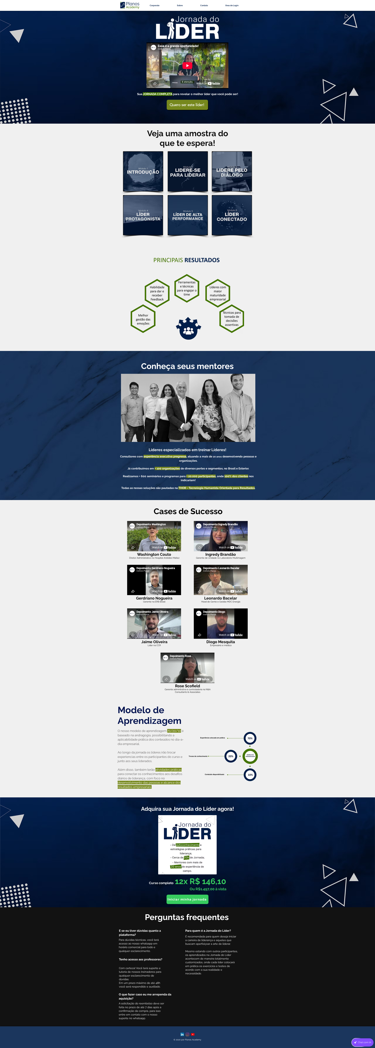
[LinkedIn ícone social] (182, 1034)
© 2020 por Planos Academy (187, 1039)
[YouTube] (193, 1034)
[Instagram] (187, 1034)
